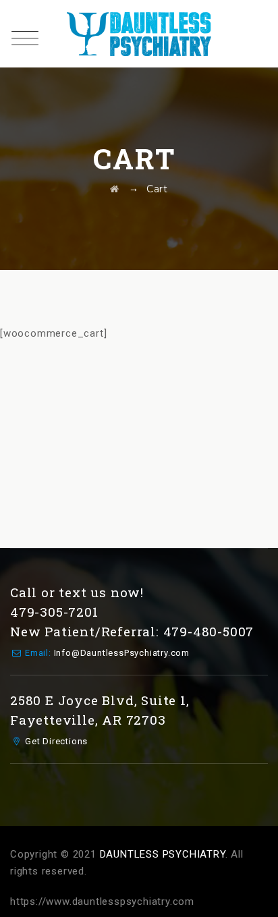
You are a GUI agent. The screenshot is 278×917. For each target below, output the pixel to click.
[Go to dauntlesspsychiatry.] (114, 189)
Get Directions (56, 741)
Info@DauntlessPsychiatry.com (122, 653)
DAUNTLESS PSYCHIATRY (162, 854)
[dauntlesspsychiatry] (139, 33)
